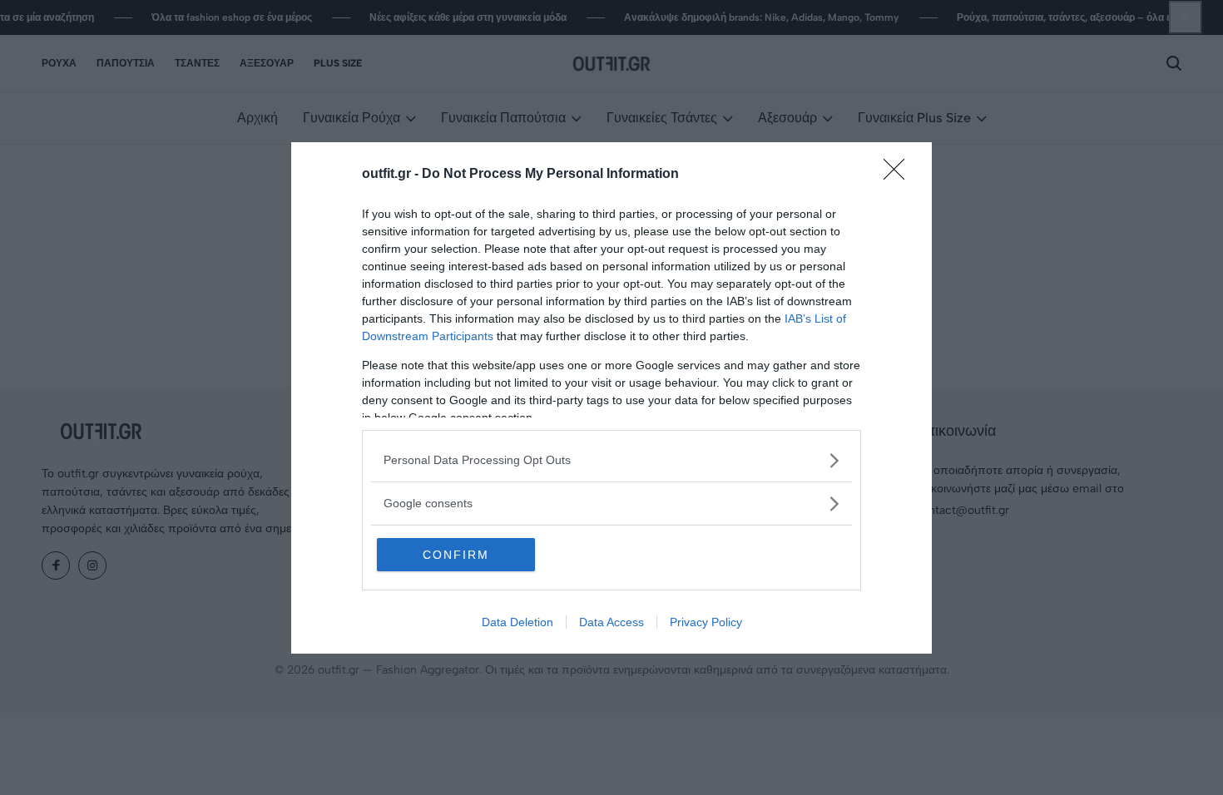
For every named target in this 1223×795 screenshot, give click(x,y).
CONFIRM (456, 554)
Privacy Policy (706, 622)
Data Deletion (517, 622)
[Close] (899, 174)
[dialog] (611, 398)
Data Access (611, 622)
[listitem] (611, 460)
